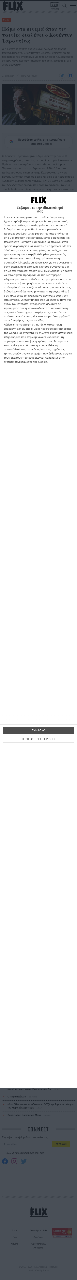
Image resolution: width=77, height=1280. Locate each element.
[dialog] (38, 640)
